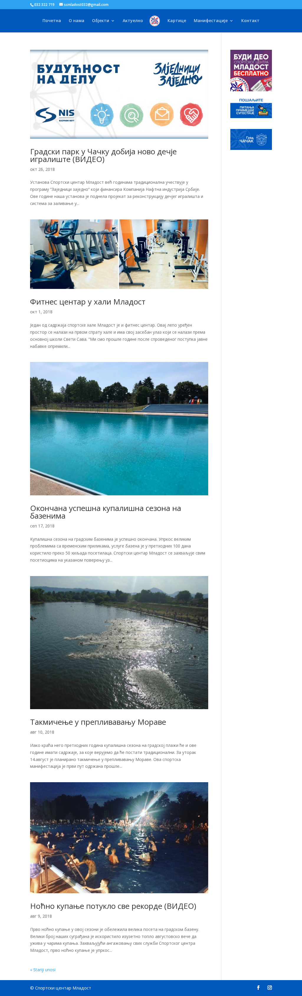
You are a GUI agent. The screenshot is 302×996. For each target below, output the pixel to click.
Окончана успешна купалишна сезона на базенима (105, 512)
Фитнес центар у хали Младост (87, 301)
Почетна (51, 21)
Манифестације (211, 21)
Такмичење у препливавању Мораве (98, 722)
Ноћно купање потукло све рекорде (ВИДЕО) (113, 906)
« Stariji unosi (42, 969)
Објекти (100, 21)
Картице (177, 21)
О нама (76, 21)
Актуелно (133, 21)
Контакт (250, 21)
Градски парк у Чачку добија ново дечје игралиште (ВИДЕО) (103, 155)
